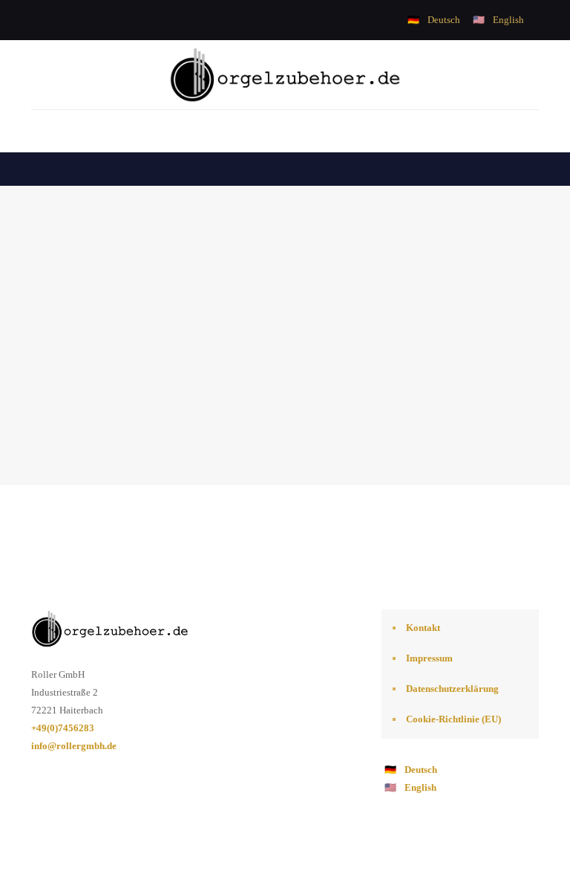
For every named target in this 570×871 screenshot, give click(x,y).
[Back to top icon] (498, 840)
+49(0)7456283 (62, 728)
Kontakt (423, 627)
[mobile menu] (43, 130)
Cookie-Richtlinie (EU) (453, 719)
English (508, 19)
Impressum (429, 658)
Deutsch (444, 19)
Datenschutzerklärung (452, 688)
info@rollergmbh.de (74, 745)
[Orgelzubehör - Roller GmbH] (285, 74)
